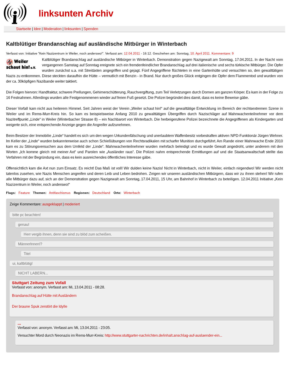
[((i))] (14, 23)
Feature (24, 193)
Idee (37, 29)
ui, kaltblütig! (22, 263)
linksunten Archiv (76, 13)
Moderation (53, 29)
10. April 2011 (200, 53)
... (19, 323)
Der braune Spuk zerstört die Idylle (39, 306)
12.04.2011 (132, 53)
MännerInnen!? (30, 244)
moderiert (72, 204)
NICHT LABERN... (33, 273)
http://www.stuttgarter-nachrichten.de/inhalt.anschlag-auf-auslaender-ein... (163, 335)
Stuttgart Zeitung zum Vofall (39, 283)
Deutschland (101, 193)
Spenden (91, 29)
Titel (27, 254)
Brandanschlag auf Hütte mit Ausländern (44, 296)
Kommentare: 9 (223, 53)
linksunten (72, 29)
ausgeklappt (52, 204)
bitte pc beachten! (26, 215)
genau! (23, 224)
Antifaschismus (59, 193)
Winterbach (132, 193)
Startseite (23, 29)
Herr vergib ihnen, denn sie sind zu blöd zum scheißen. (68, 234)
